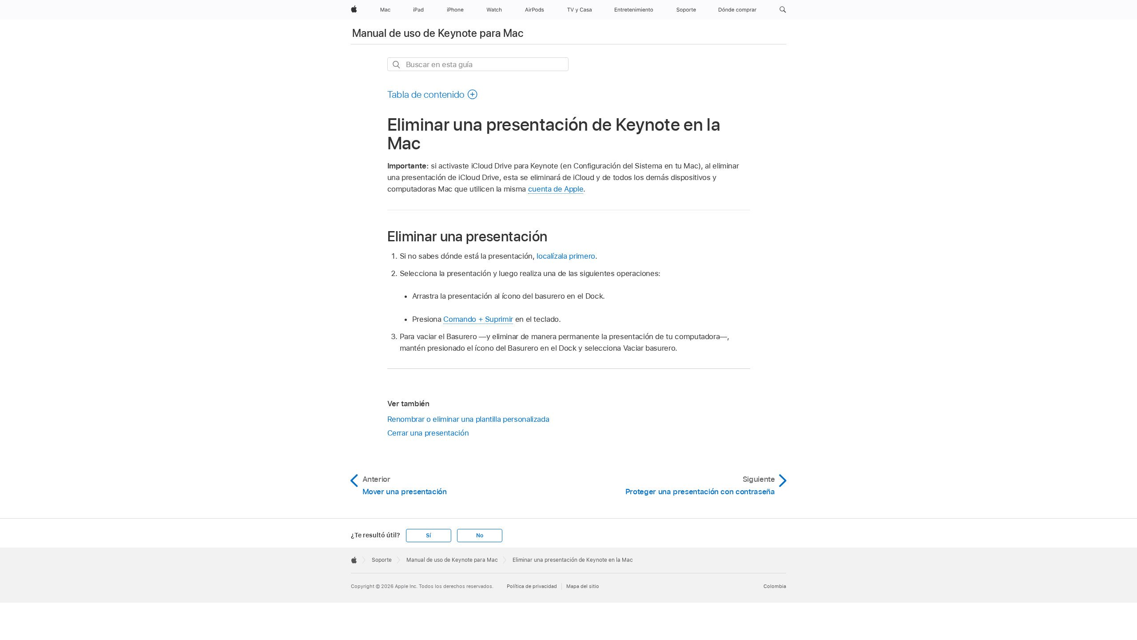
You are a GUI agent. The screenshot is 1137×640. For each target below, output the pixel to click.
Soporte (382, 560)
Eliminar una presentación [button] (467, 236)
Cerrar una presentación (428, 432)
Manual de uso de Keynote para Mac (437, 33)
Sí (428, 535)
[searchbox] (477, 64)
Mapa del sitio (582, 586)
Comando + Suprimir (478, 319)
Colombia (774, 586)
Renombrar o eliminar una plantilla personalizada (468, 419)
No (479, 535)
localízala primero (566, 256)
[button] (783, 10)
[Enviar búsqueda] (397, 64)
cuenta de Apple (556, 188)
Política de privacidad (532, 586)
